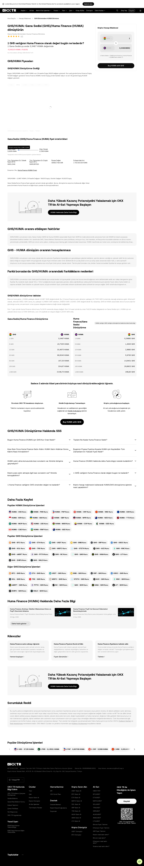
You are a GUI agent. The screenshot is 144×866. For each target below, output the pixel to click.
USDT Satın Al (76, 791)
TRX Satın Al (76, 811)
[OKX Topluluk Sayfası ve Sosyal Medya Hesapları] (23, 854)
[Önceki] (9, 749)
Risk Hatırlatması (16, 724)
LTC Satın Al (76, 821)
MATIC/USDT (97, 801)
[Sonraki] (134, 749)
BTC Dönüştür (76, 835)
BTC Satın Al (76, 794)
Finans (56, 10)
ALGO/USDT (97, 814)
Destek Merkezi (55, 804)
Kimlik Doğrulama (74, 411)
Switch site (88, 4)
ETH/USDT (96, 797)
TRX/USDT (96, 808)
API (51, 791)
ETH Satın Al (76, 797)
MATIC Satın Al (77, 801)
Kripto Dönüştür (34, 801)
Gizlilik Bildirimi (12, 798)
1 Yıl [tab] (39, 85)
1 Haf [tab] (25, 85)
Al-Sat (32, 10)
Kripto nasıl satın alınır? (101, 834)
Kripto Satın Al (34, 797)
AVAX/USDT (97, 818)
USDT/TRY (96, 791)
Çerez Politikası (12, 808)
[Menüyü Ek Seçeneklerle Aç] (140, 10)
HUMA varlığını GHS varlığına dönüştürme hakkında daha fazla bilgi (115, 323)
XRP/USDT (96, 811)
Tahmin (101, 657)
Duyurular (53, 811)
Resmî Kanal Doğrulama (58, 808)
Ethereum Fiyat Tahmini (101, 828)
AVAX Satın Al (76, 818)
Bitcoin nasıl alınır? (99, 838)
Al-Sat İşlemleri (34, 804)
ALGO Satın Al (76, 814)
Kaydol (131, 10)
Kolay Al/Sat (80, 10)
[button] (117, 10)
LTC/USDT (96, 821)
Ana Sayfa (11, 18)
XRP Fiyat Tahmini (99, 831)
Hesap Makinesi (25, 18)
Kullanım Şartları (125, 721)
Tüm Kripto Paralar (35, 808)
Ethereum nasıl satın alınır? (100, 842)
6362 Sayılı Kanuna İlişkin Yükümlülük (15, 831)
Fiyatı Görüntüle (60, 657)
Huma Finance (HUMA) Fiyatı (27, 170)
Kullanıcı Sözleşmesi (79, 724)
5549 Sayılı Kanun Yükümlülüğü (13, 826)
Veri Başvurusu (12, 812)
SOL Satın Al (76, 804)
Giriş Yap (124, 10)
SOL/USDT (96, 804)
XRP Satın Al (76, 808)
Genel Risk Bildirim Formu (16, 802)
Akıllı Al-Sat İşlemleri (43, 10)
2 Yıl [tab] (46, 85)
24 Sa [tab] (18, 85)
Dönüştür (89, 10)
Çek (70, 10)
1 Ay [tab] (32, 85)
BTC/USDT (96, 794)
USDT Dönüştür (77, 831)
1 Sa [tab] (11, 85)
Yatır (63, 10)
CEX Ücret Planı (55, 794)
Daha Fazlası (99, 10)
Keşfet (23, 10)
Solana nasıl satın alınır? (101, 846)
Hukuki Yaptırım (12, 805)
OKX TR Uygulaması (14, 815)
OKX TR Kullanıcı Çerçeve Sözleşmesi (16, 794)
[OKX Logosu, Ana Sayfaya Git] (9, 10)
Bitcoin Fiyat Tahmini (100, 824)
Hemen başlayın (16, 657)
